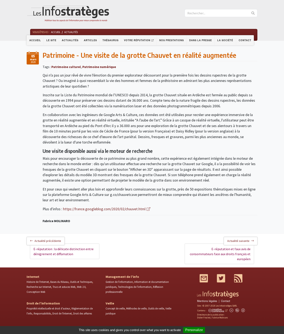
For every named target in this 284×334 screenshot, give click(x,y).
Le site (51, 40)
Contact (245, 40)
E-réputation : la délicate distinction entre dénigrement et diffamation (63, 251)
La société (225, 40)
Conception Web (36, 291)
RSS (238, 278)
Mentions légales (207, 301)
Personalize (194, 330)
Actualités (70, 40)
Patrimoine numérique (99, 67)
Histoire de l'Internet (38, 281)
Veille (110, 303)
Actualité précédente (48, 241)
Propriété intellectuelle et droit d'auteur (48, 308)
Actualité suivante (238, 241)
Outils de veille (156, 308)
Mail (204, 278)
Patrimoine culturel (66, 67)
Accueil (35, 40)
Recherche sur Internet (39, 286)
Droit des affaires (82, 313)
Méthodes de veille (136, 308)
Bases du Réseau (59, 281)
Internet (33, 277)
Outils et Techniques (81, 281)
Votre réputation (137, 40)
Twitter (221, 278)
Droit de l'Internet (62, 313)
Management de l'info (122, 277)
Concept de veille (115, 308)
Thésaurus (110, 40)
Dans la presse (200, 40)
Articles (90, 40)
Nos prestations (171, 40)
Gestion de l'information (119, 281)
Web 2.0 (81, 286)
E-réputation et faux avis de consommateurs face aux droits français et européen (220, 254)
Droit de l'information (43, 303)
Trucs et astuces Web (64, 286)
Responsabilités (42, 313)
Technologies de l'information (135, 286)
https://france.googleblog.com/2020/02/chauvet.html (104, 209)
